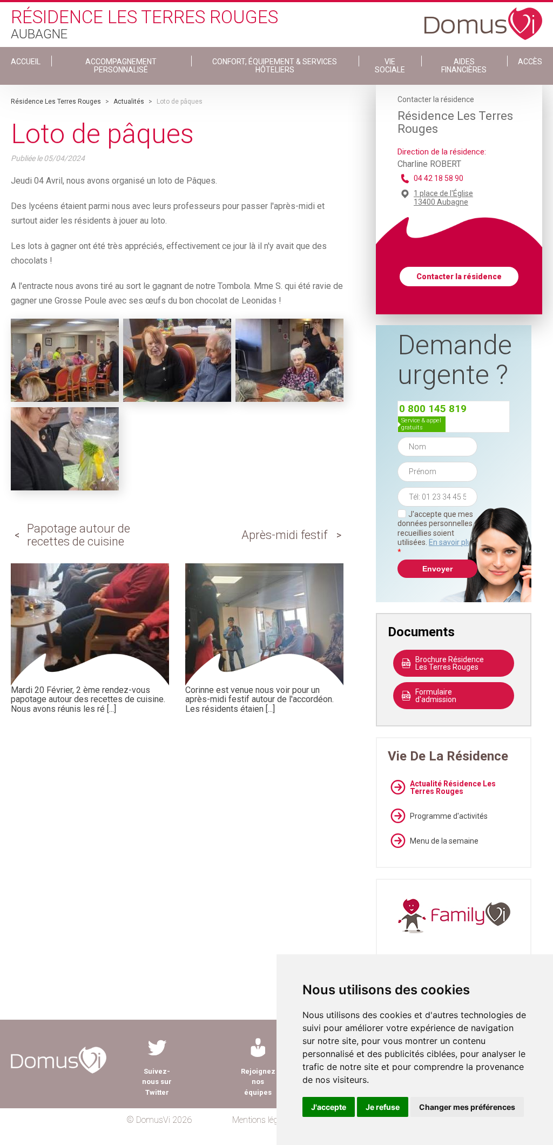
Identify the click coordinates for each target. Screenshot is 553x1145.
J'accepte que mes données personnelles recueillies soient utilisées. (436, 533)
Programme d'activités (449, 816)
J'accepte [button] (328, 1107)
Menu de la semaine (444, 841)
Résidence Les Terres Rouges (56, 101)
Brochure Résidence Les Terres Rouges (449, 663)
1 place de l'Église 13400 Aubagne (443, 197)
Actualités (128, 101)
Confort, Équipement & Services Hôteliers (274, 65)
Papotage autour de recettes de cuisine (78, 535)
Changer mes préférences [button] (467, 1107)
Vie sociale (390, 65)
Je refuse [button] (383, 1107)
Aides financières (464, 65)
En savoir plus (452, 542)
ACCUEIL (26, 61)
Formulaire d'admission (435, 696)
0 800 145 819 (433, 408)
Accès (530, 61)
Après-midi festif (284, 535)
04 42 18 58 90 (438, 178)
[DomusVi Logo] (483, 18)
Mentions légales (262, 1120)
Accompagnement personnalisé (121, 65)
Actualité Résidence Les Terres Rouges (453, 787)
